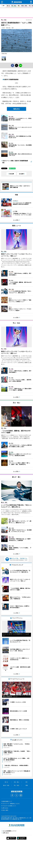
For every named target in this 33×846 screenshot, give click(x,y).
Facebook (12, 795)
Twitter (16, 795)
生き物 (3, 27)
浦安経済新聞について (7, 801)
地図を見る (16, 109)
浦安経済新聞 (16, 2)
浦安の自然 (8, 27)
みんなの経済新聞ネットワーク (16, 825)
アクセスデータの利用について (9, 805)
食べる (8, 5)
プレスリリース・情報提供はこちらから (11, 803)
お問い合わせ (5, 808)
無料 (13, 27)
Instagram (21, 795)
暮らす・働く (24, 5)
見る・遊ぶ (13, 5)
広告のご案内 (5, 810)
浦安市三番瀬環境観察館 (11, 79)
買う (19, 5)
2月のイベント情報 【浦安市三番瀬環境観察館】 (15, 161)
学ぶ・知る (3, 19)
